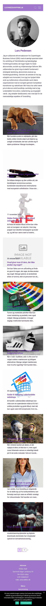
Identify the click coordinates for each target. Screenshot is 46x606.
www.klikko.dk (25, 580)
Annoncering (23, 589)
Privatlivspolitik (26, 603)
